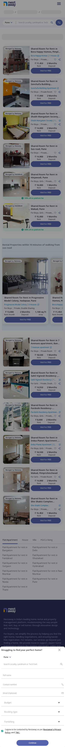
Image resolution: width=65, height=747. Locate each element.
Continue (32, 743)
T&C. (17, 732)
